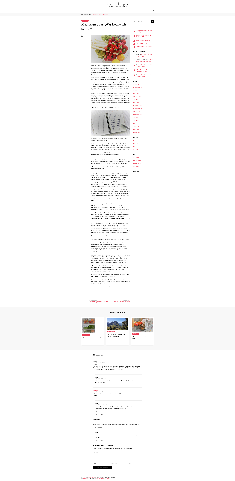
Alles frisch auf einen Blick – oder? (92, 338)
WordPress (98, 478)
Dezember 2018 (137, 105)
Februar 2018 (136, 132)
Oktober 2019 (137, 96)
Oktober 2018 (137, 111)
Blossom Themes (86, 478)
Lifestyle (97, 10)
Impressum (136, 171)
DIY (91, 10)
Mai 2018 (135, 123)
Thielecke (139, 69)
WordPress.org (137, 166)
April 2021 (136, 84)
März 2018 (136, 129)
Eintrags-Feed (137, 160)
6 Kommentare (85, 40)
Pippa (82, 36)
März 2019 (136, 102)
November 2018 (137, 108)
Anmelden (136, 157)
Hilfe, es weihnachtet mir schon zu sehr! (142, 338)
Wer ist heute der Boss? (142, 43)
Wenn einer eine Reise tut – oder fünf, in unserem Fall (116, 335)
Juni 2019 (135, 99)
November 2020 (137, 87)
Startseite (85, 10)
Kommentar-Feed (137, 163)
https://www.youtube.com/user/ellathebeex (102, 161)
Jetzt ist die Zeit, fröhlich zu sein (144, 46)
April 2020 (136, 90)
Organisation (113, 10)
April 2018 (136, 126)
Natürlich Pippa (117, 4)
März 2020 (136, 93)
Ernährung (104, 10)
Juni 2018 (135, 120)
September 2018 (137, 114)
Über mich (122, 10)
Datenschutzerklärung (105, 478)
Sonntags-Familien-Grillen (143, 40)
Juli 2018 (135, 117)
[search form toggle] (153, 10)
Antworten (98, 372)
